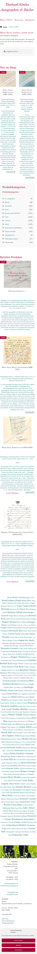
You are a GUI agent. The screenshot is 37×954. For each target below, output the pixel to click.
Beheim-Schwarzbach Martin (10, 799)
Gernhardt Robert (27, 805)
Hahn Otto (33, 724)
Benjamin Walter (12, 768)
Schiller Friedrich (29, 667)
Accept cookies (18, 940)
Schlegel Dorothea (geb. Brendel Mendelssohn (18, 645)
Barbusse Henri (6, 673)
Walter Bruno (23, 700)
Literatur (7, 220)
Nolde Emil (12, 654)
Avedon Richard (21, 619)
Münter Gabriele (14, 678)
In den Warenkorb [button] (12, 493)
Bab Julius (25, 697)
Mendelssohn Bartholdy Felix (25, 643)
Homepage (29, 20)
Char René (19, 666)
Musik (7, 224)
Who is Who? (6, 20)
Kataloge (19, 20)
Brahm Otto (28, 739)
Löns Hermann (30, 796)
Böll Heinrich (23, 684)
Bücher (7, 202)
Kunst (7, 209)
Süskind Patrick (10, 742)
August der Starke (26, 640)
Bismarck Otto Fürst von (9, 606)
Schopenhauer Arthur (27, 802)
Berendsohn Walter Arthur (11, 756)
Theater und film (10, 231)
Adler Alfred (28, 808)
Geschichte (8, 206)
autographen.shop (12, 894)
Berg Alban (26, 724)
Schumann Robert (29, 793)
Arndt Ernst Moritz (20, 796)
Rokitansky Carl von (23, 750)
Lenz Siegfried (22, 694)
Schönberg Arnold (22, 660)
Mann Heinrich (8, 667)
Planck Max (25, 609)
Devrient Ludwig (20, 816)
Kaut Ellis (9, 759)
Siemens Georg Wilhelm (16, 730)
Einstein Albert (13, 721)
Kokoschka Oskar (20, 834)
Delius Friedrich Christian (21, 753)
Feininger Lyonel (20, 822)
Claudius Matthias (20, 709)
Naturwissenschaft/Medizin (13, 228)
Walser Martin (15, 637)
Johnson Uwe (15, 727)
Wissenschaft (9, 242)
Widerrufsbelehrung (8, 921)
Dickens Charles (18, 733)
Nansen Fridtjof (31, 619)
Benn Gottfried (26, 756)
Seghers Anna (13, 735)
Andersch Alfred (22, 703)
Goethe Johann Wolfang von (27, 648)
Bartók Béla (7, 732)
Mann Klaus (8, 795)
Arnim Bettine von (26, 832)
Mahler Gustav (20, 784)
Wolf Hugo (9, 793)
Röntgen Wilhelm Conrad (20, 663)
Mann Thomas (11, 619)
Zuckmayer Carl (23, 721)
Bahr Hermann (6, 766)
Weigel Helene (13, 616)
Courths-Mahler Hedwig (24, 718)
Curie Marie (16, 670)
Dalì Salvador (17, 780)
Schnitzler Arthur (14, 747)
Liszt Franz (24, 828)
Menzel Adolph (15, 714)
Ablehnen (18, 945)
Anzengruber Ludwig (13, 832)
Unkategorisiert (10, 235)
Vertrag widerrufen (8, 923)
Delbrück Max (12, 603)
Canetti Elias (31, 694)
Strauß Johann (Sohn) (12, 600)
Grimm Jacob (6, 670)
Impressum (5, 919)
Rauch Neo (19, 808)
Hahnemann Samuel (19, 673)
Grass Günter (27, 733)
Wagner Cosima (13, 640)
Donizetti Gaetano (28, 798)
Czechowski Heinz (9, 813)
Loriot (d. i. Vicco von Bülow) (26, 625)
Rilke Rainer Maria (10, 787)
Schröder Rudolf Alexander (18, 634)
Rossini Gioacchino (13, 804)
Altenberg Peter (23, 616)
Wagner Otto (8, 790)
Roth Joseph (7, 709)
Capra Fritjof (33, 663)
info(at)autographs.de (11, 883)
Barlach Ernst (18, 792)
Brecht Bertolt (30, 813)
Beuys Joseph (26, 766)
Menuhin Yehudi (15, 612)
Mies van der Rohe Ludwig (22, 759)
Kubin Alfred (25, 727)
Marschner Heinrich (7, 816)
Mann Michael (8, 774)
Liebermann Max (15, 630)
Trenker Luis (17, 763)
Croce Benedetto (20, 813)
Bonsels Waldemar (13, 700)
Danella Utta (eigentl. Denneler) (24, 811)
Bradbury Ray (16, 765)
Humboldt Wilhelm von (20, 774)
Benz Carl (32, 700)
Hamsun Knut (16, 651)
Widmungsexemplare (11, 239)
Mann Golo (16, 697)
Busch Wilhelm (22, 622)
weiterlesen (10, 172)
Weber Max (21, 603)
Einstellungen (18, 950)
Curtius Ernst (12, 660)
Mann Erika (26, 600)
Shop (5, 27)
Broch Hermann (28, 762)
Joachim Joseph (22, 654)
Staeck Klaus (8, 811)
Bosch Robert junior (13, 828)
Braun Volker (27, 631)
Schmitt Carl (5, 727)
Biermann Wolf (15, 609)
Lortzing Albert (10, 745)
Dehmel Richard (23, 787)
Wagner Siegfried (24, 606)
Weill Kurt (22, 768)
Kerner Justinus (20, 745)
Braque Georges (27, 771)
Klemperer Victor (21, 742)
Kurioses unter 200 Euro (12, 213)
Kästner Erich (6, 697)
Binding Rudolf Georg (19, 628)
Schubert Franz (6, 628)
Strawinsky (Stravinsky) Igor (13, 712)
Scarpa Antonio (6, 651)
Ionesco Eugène (30, 603)
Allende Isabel (13, 690)
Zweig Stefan (25, 777)
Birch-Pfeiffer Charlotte (16, 597)
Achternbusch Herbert (16, 825)
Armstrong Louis (29, 730)
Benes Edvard (5, 802)
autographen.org (13, 892)
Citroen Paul (12, 693)
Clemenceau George (7, 822)
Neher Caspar (14, 802)
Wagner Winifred (19, 657)
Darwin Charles (25, 736)
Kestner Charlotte (10, 718)
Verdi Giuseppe (31, 706)
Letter (7, 217)
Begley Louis (30, 597)
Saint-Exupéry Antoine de (8, 703)
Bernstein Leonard (9, 648)
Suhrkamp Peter (9, 808)
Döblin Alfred (23, 690)
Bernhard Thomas (28, 670)
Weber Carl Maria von (16, 687)
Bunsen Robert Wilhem (14, 739)
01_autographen (10, 198)
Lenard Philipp (12, 625)
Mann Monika (14, 777)
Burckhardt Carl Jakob (22, 790)
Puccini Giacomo (9, 643)
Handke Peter (22, 706)
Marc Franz (23, 675)
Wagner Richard (9, 622)
